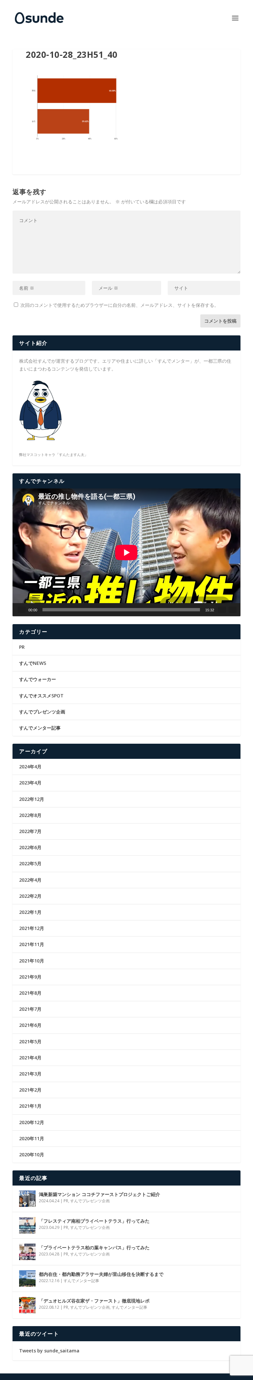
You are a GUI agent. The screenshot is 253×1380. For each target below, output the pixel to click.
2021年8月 (30, 993)
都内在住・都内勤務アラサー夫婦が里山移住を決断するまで (101, 1274)
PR (22, 647)
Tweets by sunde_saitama (49, 1350)
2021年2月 (30, 1090)
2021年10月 (31, 961)
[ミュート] (222, 609)
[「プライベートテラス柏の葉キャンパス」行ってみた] (27, 1252)
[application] (126, 552)
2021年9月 (30, 977)
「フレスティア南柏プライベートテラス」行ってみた (94, 1221)
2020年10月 (31, 1154)
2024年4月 (30, 766)
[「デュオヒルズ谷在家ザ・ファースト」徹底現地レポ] (27, 1305)
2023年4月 (30, 783)
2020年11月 (31, 1138)
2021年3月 (30, 1074)
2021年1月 (30, 1106)
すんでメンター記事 (40, 728)
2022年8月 (30, 815)
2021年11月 (31, 944)
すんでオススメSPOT (41, 695)
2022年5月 (30, 863)
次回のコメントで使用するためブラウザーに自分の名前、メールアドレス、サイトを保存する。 (119, 305)
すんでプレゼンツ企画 (42, 712)
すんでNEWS (32, 663)
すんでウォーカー (37, 679)
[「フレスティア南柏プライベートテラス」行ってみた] (27, 1225)
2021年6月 (30, 1025)
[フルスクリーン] (233, 609)
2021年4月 (30, 1057)
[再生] (22, 609)
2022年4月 (30, 880)
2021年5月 (30, 1041)
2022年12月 (31, 799)
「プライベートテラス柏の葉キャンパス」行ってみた (94, 1247)
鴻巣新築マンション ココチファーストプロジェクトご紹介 (99, 1194)
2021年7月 (30, 1009)
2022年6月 (30, 847)
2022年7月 (30, 831)
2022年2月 (30, 896)
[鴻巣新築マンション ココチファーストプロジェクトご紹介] (27, 1198)
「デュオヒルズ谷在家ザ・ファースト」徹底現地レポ (94, 1301)
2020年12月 (31, 1122)
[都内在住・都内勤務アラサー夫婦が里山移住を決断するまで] (27, 1278)
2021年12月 (31, 928)
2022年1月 (30, 912)
